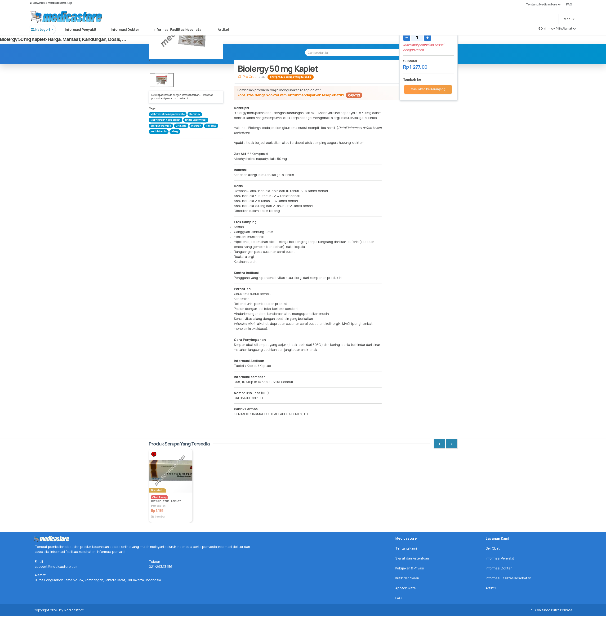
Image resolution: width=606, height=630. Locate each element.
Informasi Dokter (125, 29)
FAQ (569, 4)
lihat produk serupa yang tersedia (290, 77)
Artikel (223, 29)
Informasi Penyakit (81, 29)
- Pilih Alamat (563, 28)
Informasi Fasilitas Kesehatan (178, 29)
